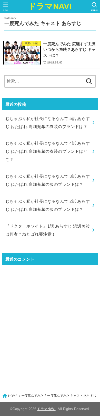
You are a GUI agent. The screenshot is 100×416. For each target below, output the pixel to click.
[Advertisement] (50, 326)
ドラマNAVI (50, 6)
